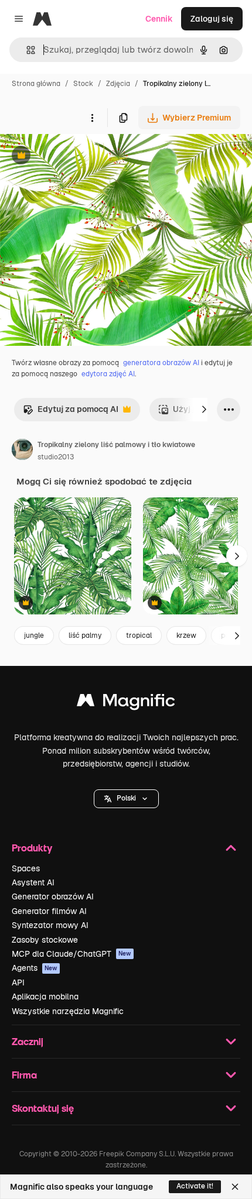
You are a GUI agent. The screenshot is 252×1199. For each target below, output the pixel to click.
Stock (83, 83)
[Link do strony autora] (22, 451)
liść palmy (85, 635)
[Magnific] (126, 703)
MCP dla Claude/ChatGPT (71, 954)
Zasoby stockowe (45, 940)
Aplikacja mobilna (45, 996)
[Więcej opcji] (92, 117)
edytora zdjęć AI (108, 374)
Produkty (32, 847)
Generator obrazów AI (53, 896)
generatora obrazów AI (161, 362)
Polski (126, 798)
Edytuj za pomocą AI (70, 412)
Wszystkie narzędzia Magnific (68, 1011)
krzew (186, 635)
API (18, 982)
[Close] (235, 1187)
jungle (34, 635)
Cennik (159, 18)
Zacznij (27, 1041)
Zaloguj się (211, 18)
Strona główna (36, 83)
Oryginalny (81, 156)
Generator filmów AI (49, 911)
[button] (126, 798)
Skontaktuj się (43, 1108)
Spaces (26, 868)
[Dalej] (203, 409)
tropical (139, 635)
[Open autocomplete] (26, 50)
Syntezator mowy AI (50, 925)
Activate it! (194, 1186)
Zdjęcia (118, 83)
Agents (34, 968)
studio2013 (56, 457)
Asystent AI (33, 882)
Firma (24, 1075)
